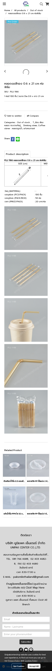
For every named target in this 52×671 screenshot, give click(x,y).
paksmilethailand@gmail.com (31, 577)
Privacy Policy (14, 660)
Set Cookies (18, 666)
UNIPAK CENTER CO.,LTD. (26, 547)
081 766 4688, (20, 559)
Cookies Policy (31, 660)
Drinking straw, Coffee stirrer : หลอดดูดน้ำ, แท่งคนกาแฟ (24, 127)
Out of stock (24, 122)
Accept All (34, 666)
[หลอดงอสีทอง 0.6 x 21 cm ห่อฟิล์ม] (26, 42)
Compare (34, 115)
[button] (40, 4)
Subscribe (26, 641)
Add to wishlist (14, 115)
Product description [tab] (17, 154)
